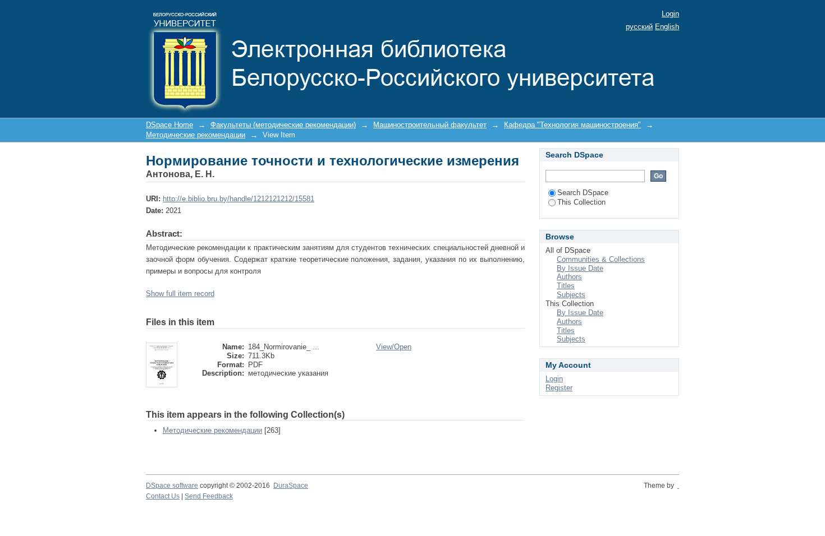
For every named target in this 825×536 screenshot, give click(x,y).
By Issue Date (580, 268)
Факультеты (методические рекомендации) (283, 125)
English (667, 26)
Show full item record (180, 293)
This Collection (581, 202)
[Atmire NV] (678, 485)
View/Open (393, 347)
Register (559, 387)
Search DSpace (582, 192)
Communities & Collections (601, 259)
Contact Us (163, 496)
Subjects (571, 294)
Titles (566, 285)
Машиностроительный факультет (430, 125)
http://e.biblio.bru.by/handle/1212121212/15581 (238, 199)
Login (670, 14)
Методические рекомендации (195, 135)
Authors (569, 276)
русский (639, 26)
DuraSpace (290, 485)
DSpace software (172, 485)
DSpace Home (169, 125)
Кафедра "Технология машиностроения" (572, 125)
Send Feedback (209, 496)
